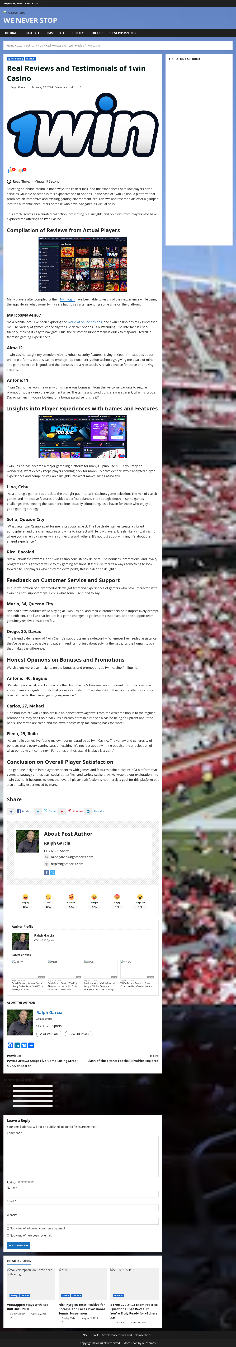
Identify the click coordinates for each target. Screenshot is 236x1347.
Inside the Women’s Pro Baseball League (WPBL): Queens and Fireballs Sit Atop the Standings (99, 986)
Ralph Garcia (18, 87)
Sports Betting (15, 58)
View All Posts (79, 1034)
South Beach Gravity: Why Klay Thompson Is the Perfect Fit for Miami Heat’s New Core (62, 986)
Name (12, 1187)
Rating (12, 1182)
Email (11, 1201)
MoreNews (131, 1343)
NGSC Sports (91, 1335)
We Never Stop (30, 20)
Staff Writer (119, 1322)
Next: (123, 1058)
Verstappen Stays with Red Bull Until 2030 (28, 1307)
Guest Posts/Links (122, 33)
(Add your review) (113, 1086)
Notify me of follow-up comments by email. (37, 1228)
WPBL (114, 977)
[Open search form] (231, 33)
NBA (78, 977)
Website (12, 1215)
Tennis (65, 1295)
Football (10, 33)
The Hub (97, 33)
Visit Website (49, 1034)
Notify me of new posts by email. (31, 1235)
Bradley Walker (17, 1313)
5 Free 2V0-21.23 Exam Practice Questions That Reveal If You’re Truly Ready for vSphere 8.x (134, 1311)
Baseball (33, 33)
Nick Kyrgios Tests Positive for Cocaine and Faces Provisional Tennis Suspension (82, 1309)
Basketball (56, 33)
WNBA (41, 977)
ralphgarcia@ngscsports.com (72, 857)
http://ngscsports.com (67, 864)
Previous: (43, 1061)
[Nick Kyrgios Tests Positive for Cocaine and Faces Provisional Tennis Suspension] (83, 1284)
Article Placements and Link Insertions (127, 1335)
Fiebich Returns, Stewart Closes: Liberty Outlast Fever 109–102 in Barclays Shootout (27, 986)
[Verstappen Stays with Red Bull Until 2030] (31, 1284)
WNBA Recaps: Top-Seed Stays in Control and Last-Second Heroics (136, 985)
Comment (14, 1133)
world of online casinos (85, 322)
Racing (14, 1295)
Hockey (78, 33)
